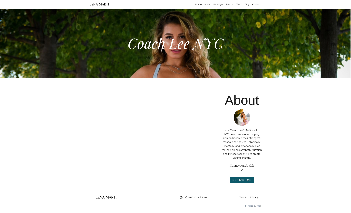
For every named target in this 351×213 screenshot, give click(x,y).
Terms (242, 197)
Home (198, 4)
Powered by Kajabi (253, 206)
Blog (247, 4)
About (207, 4)
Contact (256, 4)
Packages (218, 4)
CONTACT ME (241, 180)
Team (239, 4)
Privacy (254, 197)
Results (229, 4)
